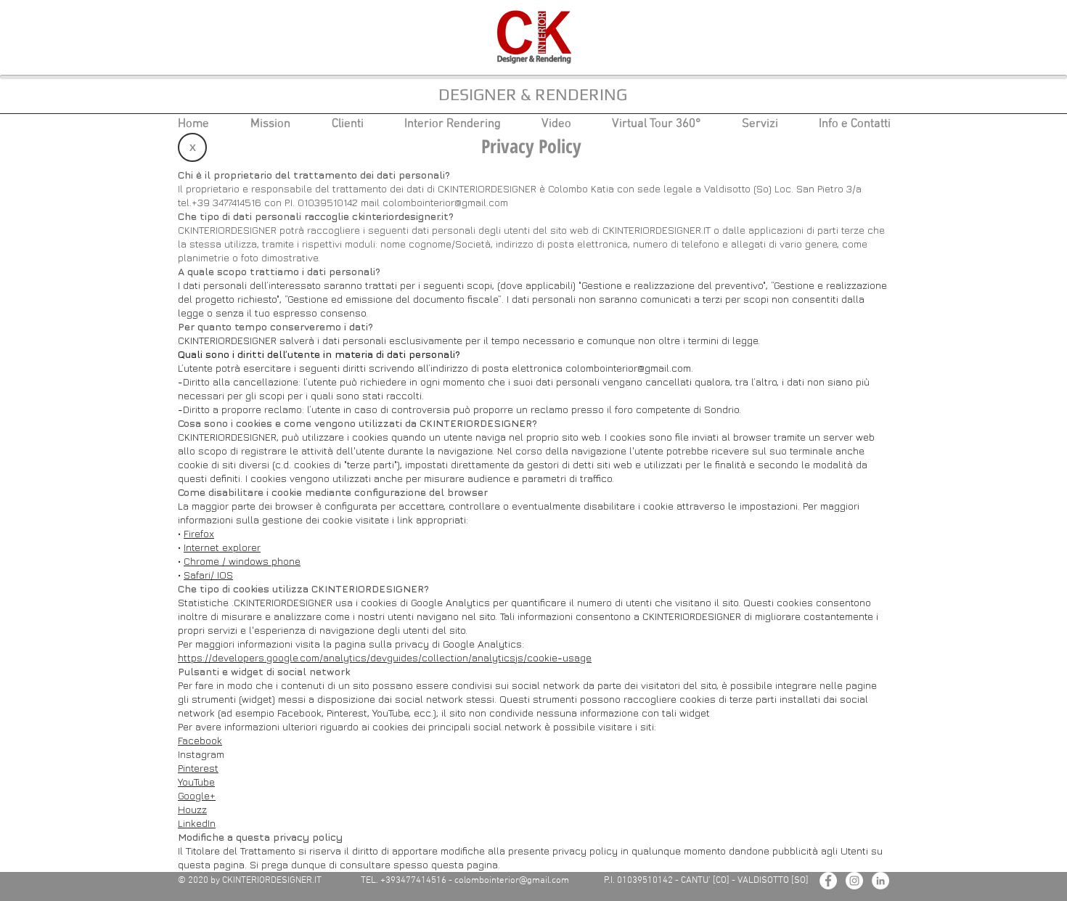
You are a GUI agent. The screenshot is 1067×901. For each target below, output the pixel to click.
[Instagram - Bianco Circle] (854, 880)
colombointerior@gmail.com (445, 202)
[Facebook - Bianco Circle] (828, 880)
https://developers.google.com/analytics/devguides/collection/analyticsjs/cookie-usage (385, 657)
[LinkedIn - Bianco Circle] (880, 880)
